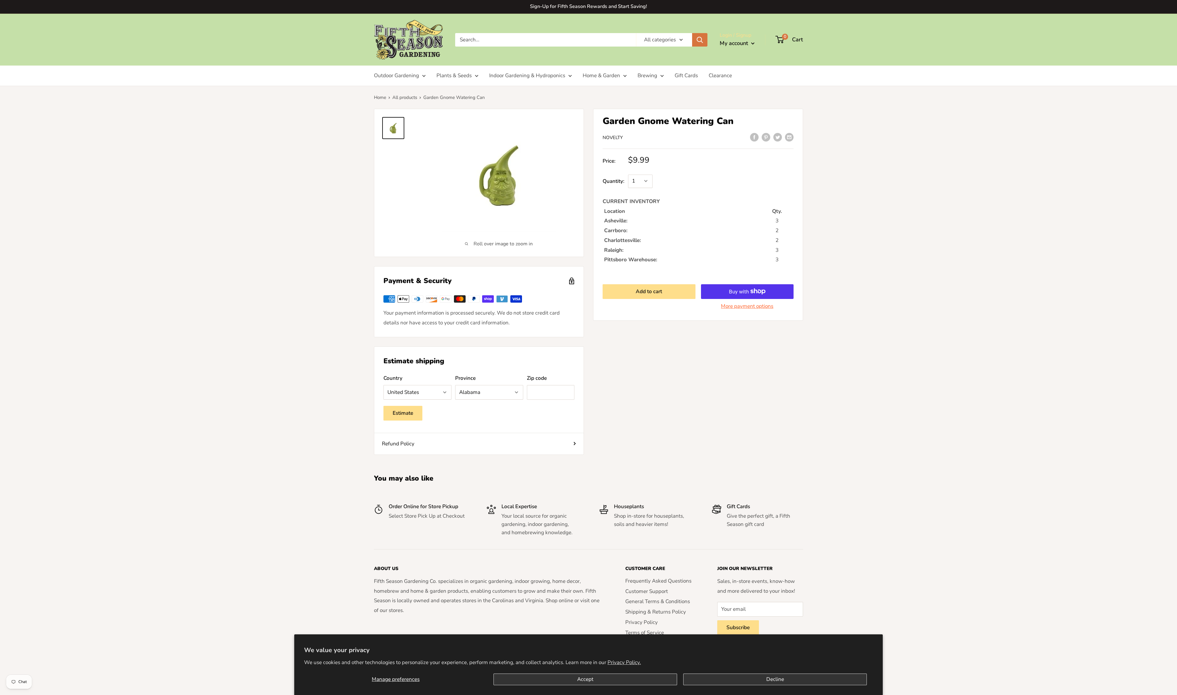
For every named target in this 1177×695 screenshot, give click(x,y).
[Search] (699, 39)
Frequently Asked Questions (658, 580)
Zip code (537, 378)
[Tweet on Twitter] (777, 137)
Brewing (647, 75)
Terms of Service (644, 632)
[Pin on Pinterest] (766, 137)
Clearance (720, 75)
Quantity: (613, 181)
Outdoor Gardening (396, 75)
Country (392, 378)
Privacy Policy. (624, 662)
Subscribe (738, 627)
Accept (585, 679)
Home (380, 97)
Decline (775, 679)
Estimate (403, 413)
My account (735, 43)
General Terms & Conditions (657, 601)
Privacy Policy (641, 622)
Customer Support (646, 591)
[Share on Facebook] (754, 137)
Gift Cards (686, 75)
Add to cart (649, 291)
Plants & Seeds (454, 75)
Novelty (613, 137)
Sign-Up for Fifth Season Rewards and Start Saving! (588, 6)
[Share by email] (789, 137)
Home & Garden (601, 75)
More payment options (747, 305)
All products (404, 97)
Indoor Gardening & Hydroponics (527, 75)
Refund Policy (398, 443)
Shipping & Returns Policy (655, 611)
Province (465, 378)
